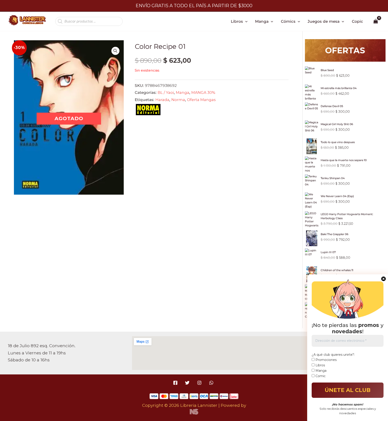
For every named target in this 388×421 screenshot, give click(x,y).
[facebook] (176, 382)
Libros (237, 21)
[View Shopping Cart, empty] (375, 21)
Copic (357, 21)
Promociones (326, 360)
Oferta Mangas (201, 99)
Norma (178, 99)
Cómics (288, 21)
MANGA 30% (203, 92)
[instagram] (200, 382)
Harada (162, 99)
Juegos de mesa (324, 21)
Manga (262, 21)
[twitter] (188, 382)
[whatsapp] (211, 382)
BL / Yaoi (166, 92)
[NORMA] (148, 110)
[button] (245, 21)
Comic (320, 376)
